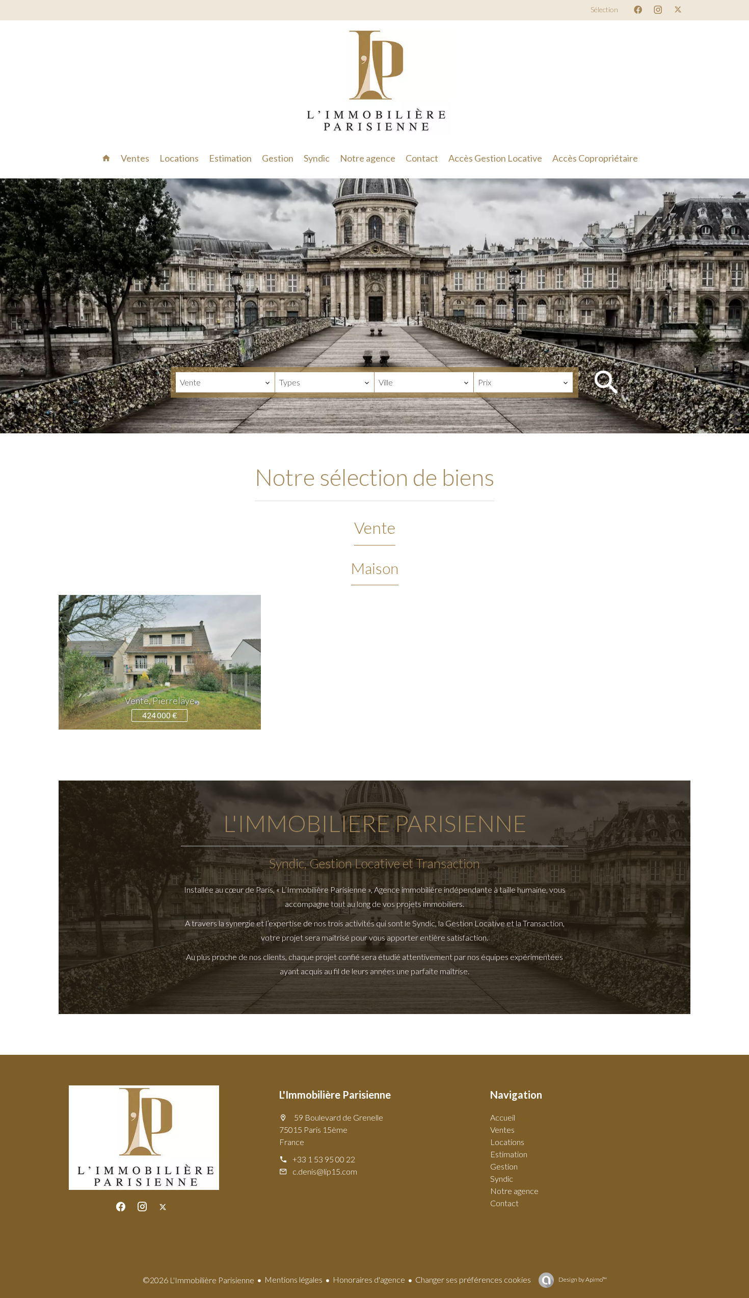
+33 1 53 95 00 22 (323, 1159)
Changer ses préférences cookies (473, 1279)
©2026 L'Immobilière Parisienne (198, 1280)
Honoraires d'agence (369, 1279)
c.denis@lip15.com (324, 1171)
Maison (374, 568)
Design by (582, 1279)
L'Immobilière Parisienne (335, 1094)
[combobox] (225, 382)
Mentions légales (293, 1279)
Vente (374, 527)
